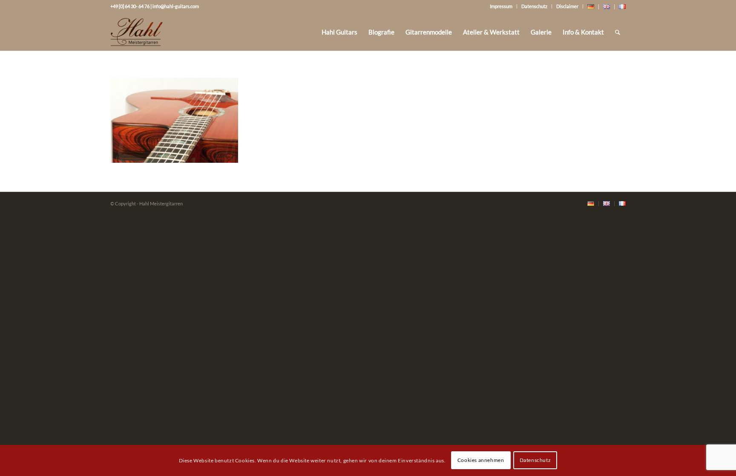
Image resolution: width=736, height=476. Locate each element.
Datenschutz (534, 6)
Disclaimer (567, 6)
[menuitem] (339, 32)
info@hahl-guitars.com (175, 6)
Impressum (501, 6)
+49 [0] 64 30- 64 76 (130, 6)
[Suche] (618, 32)
